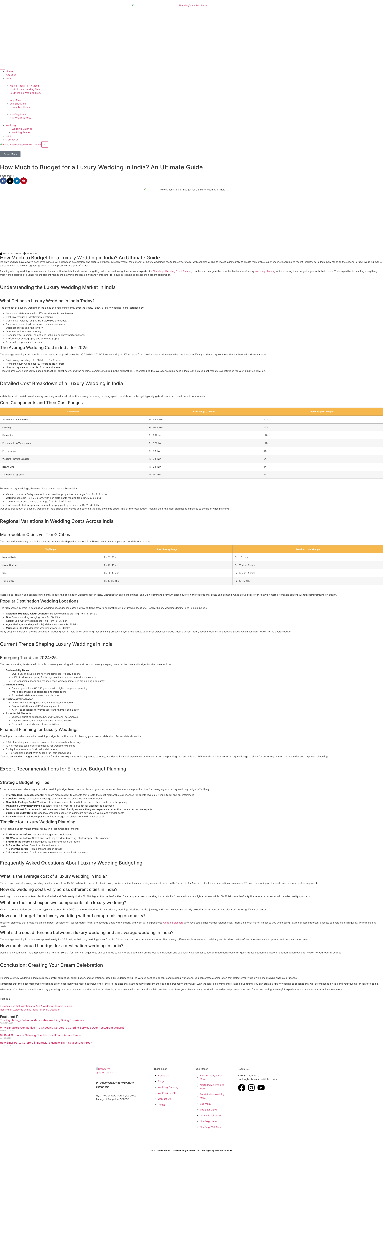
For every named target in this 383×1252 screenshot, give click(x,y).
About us (11, 74)
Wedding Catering (22, 128)
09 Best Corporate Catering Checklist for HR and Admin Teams (41, 1035)
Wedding (11, 125)
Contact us (12, 139)
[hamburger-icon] (2, 68)
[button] (3, 180)
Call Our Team (63, 1228)
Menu (9, 78)
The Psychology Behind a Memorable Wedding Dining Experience (42, 1020)
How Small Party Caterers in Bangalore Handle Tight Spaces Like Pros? (46, 1042)
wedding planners (173, 922)
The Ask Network (223, 1150)
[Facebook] (241, 1087)
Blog (8, 135)
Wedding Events (21, 132)
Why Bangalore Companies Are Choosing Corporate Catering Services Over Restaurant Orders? (62, 1027)
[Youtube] (261, 1087)
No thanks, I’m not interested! (62, 1250)
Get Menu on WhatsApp (63, 1215)
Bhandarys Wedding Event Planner (172, 271)
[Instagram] (251, 1087)
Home (9, 71)
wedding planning (265, 271)
